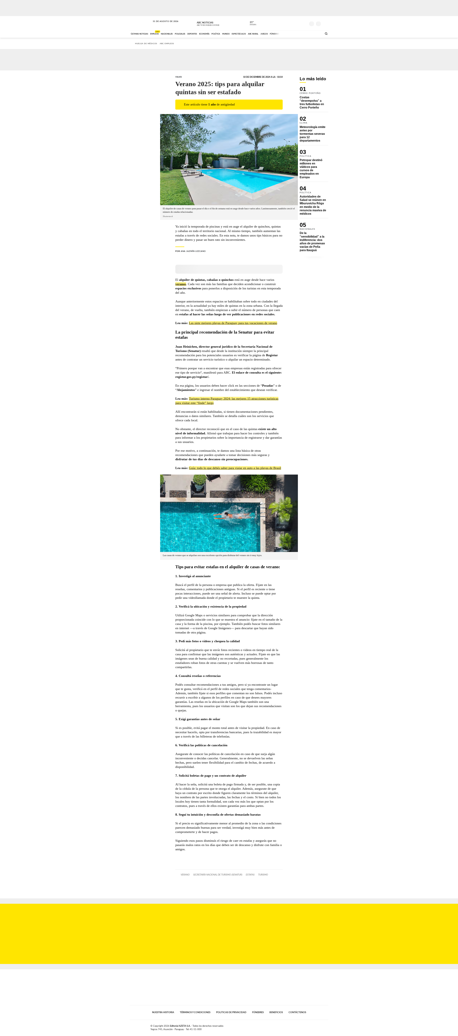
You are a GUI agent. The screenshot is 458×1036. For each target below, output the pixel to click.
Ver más (314, 99)
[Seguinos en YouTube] (299, 23)
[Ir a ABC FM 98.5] (315, 33)
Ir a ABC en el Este (162, 24)
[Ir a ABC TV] (291, 33)
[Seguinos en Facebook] (288, 23)
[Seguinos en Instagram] (304, 23)
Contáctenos (297, 1012)
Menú (325, 23)
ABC (140, 23)
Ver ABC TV (215, 23)
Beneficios (276, 1012)
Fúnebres (258, 1012)
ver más (251, 23)
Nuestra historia (163, 1012)
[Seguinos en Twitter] (293, 23)
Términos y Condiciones (195, 1012)
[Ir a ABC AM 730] (301, 33)
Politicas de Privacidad (231, 1012)
